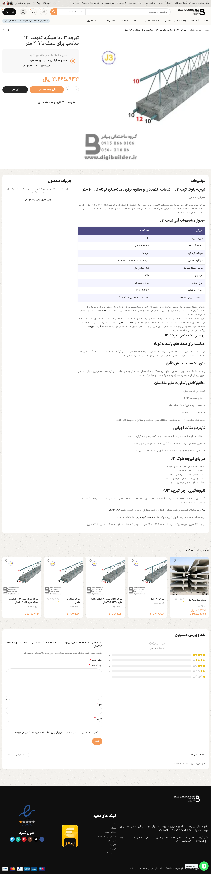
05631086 (46, 200)
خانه (207, 30)
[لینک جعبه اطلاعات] (44, 3)
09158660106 (30, 66)
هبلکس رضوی (110, 832)
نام (99, 704)
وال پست (112, 844)
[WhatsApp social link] (18, 839)
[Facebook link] (41, 839)
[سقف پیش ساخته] (189, 576)
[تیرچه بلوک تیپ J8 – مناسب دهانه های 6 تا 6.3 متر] (21, 576)
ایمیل (98, 718)
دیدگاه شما (95, 666)
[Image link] (187, 799)
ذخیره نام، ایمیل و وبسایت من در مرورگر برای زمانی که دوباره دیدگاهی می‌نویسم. (56, 733)
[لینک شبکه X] (35, 839)
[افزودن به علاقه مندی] (174, 560)
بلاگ (114, 824)
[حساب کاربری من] (23, 12)
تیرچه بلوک (195, 30)
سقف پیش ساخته (197, 600)
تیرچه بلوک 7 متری (73, 600)
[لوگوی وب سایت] (191, 12)
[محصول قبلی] (12, 30)
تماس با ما (111, 852)
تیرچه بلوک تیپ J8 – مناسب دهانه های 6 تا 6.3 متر (24, 600)
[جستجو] (53, 11)
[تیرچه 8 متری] (147, 576)
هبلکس (113, 828)
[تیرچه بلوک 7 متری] (63, 576)
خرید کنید (15, 89)
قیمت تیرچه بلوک (144, 517)
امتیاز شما (96, 660)
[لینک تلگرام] (12, 839)
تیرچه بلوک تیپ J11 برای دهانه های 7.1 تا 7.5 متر (106, 600)
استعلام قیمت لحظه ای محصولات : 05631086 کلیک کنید (26, 20)
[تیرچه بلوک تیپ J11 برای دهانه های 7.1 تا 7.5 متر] (105, 576)
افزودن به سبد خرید (47, 89)
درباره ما (113, 848)
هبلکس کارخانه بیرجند (107, 836)
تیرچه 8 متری (157, 599)
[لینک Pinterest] (24, 839)
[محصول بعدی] (4, 30)
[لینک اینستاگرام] (30, 839)
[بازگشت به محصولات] (8, 30)
